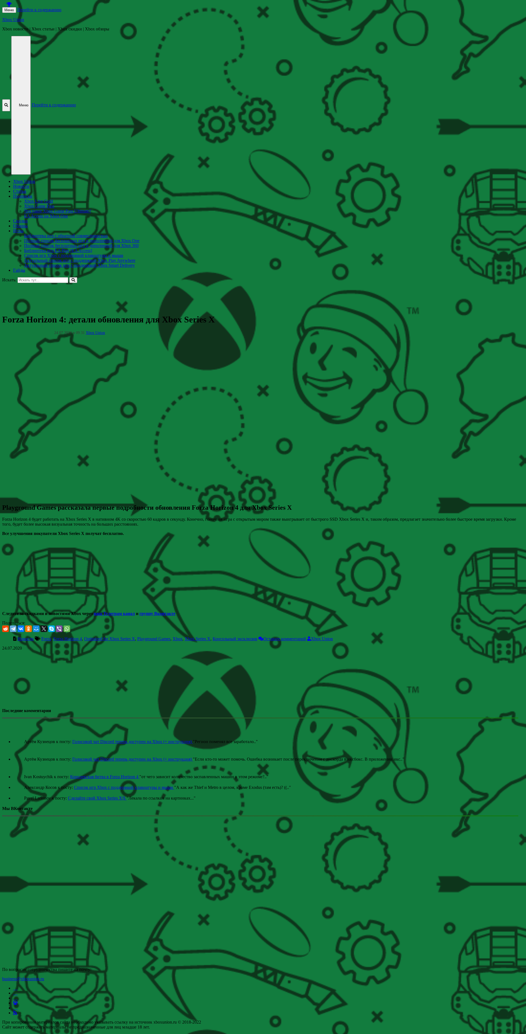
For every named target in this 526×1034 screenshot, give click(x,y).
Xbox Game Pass (39, 206)
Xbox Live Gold (38, 201)
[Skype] (51, 628)
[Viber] (59, 628)
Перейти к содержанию (39, 9)
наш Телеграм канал (114, 613)
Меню (9, 10)
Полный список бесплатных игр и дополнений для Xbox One (81, 240)
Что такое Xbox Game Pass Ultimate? (57, 211)
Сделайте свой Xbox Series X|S (97, 798)
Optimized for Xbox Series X (109, 638)
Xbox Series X (197, 638)
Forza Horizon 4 (67, 638)
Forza (46, 638)
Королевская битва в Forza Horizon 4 (104, 776)
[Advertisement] (166, 295)
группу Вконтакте (157, 613)
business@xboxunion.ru (23, 978)
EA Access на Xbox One (46, 216)
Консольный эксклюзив (235, 638)
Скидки (20, 221)
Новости (21, 186)
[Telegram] (13, 628)
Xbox (177, 638)
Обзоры (20, 225)
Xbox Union (13, 19)
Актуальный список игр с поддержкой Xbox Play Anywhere (79, 260)
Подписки (22, 196)
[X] (44, 628)
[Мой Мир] (36, 628)
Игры (18, 230)
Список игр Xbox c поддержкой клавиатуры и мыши (73, 255)
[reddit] (5, 628)
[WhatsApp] (67, 628)
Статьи (19, 191)
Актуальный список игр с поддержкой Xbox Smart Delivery (79, 265)
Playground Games (153, 638)
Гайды (19, 270)
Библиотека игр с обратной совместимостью (66, 235)
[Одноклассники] (28, 628)
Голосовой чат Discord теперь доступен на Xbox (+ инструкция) (132, 741)
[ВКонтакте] (21, 628)
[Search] (73, 280)
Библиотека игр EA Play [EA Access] (58, 250)
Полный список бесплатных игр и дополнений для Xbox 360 (81, 245)
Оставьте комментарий (284, 638)
